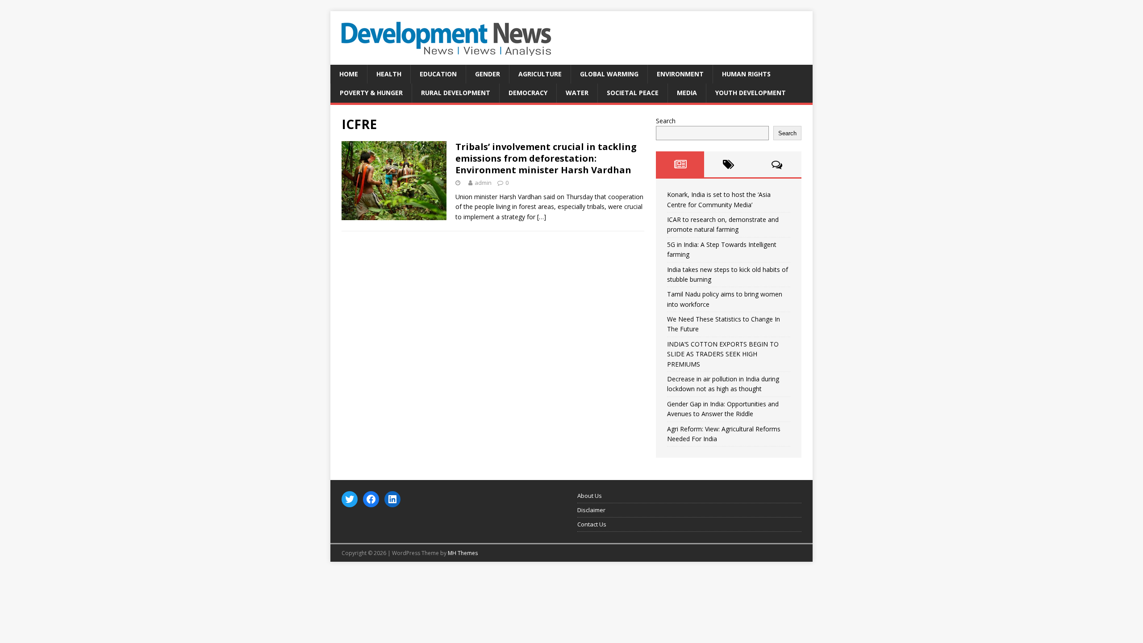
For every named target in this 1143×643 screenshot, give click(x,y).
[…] (541, 217)
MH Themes (463, 553)
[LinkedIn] (392, 499)
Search (666, 121)
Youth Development (750, 92)
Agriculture (540, 74)
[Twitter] (350, 499)
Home (348, 74)
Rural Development (455, 92)
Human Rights (746, 74)
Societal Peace (633, 92)
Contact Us (591, 524)
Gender (487, 74)
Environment (680, 74)
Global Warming (609, 74)
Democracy (528, 92)
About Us (589, 496)
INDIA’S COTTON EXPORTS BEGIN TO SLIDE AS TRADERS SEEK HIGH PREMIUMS (723, 354)
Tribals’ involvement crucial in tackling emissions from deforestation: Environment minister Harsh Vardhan (546, 158)
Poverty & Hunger (371, 92)
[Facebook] (371, 499)
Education (438, 74)
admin (483, 183)
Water (577, 92)
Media (687, 92)
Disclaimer (591, 510)
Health (388, 74)
